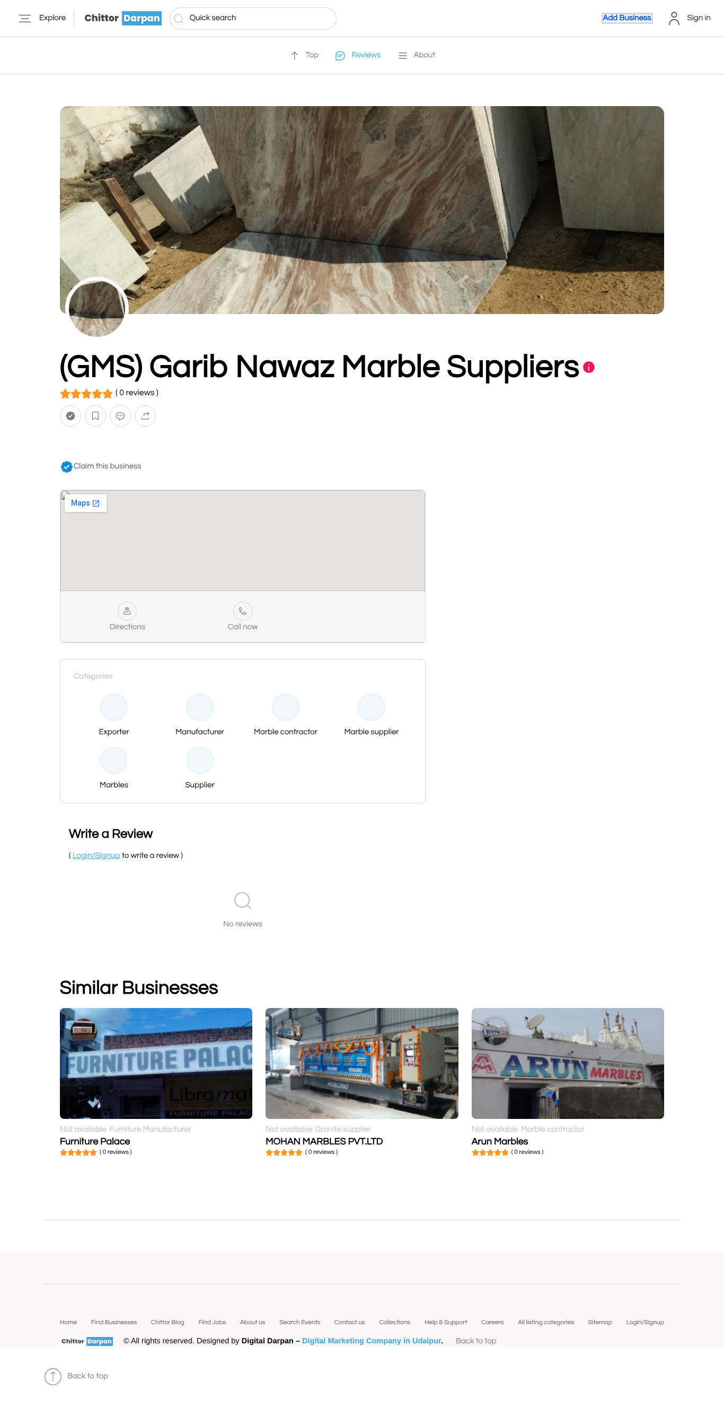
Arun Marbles (500, 1141)
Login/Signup (645, 1322)
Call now (243, 627)
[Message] (120, 416)
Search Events (299, 1322)
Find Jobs (212, 1322)
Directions (127, 627)
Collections (394, 1322)
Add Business (627, 18)
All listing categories (546, 1322)
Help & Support (446, 1322)
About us (253, 1322)
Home (68, 1322)
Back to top (476, 1341)
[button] (70, 416)
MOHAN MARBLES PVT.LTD (324, 1141)
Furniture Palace (95, 1141)
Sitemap (600, 1322)
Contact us (349, 1322)
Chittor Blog (167, 1322)
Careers (492, 1322)
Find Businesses (114, 1322)
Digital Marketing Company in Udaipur (371, 1341)
